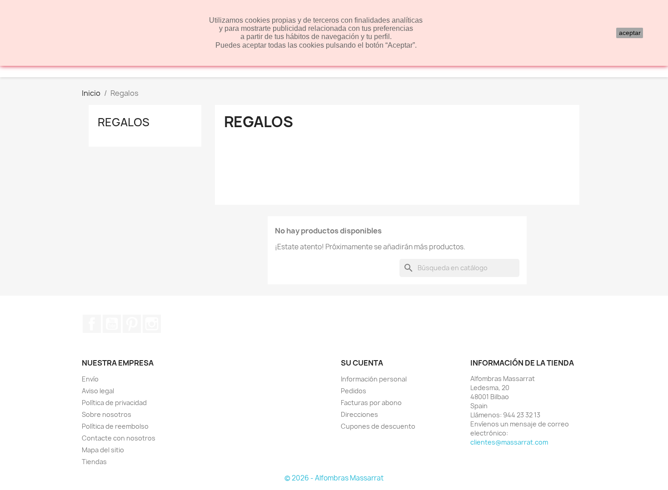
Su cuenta (362, 363)
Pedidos (353, 390)
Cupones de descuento (378, 426)
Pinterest (132, 324)
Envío (90, 379)
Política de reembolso (115, 426)
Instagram (152, 324)
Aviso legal (98, 390)
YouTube (112, 324)
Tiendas (94, 461)
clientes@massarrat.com (509, 442)
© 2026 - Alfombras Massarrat (334, 478)
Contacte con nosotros (118, 438)
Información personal (374, 379)
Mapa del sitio (103, 449)
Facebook (92, 324)
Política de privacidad (114, 402)
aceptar (630, 32)
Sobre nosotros (106, 414)
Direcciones (359, 414)
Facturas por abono (371, 402)
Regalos (124, 122)
